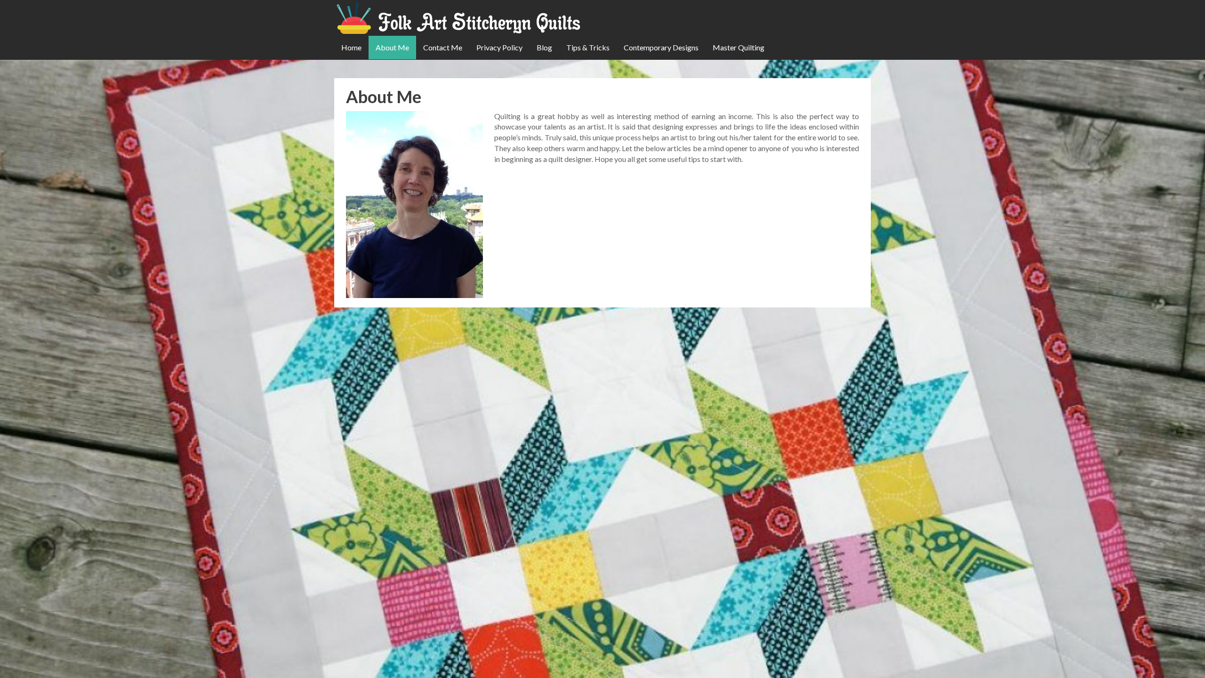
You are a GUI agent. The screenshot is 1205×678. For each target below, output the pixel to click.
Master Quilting (738, 47)
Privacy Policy (499, 47)
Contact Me (442, 47)
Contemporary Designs (661, 47)
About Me (392, 47)
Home (351, 47)
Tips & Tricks (588, 47)
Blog (544, 47)
